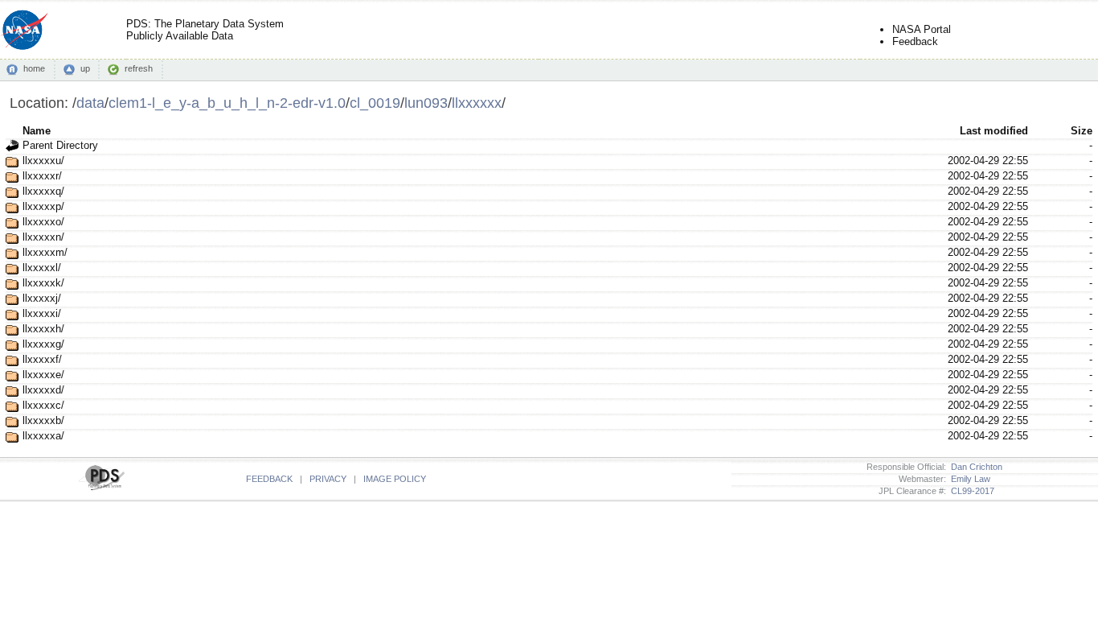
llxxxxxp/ (43, 206)
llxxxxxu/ (43, 160)
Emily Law (968, 479)
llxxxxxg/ (43, 344)
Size (1081, 131)
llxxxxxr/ (42, 176)
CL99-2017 (970, 491)
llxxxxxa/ (43, 436)
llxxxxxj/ (42, 298)
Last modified (994, 131)
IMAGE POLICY (394, 479)
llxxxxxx (477, 102)
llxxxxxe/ (43, 375)
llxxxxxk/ (43, 283)
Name (37, 131)
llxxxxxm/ (45, 252)
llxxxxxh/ (43, 329)
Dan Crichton (974, 467)
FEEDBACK (269, 479)
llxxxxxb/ (43, 420)
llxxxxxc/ (43, 405)
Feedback (915, 41)
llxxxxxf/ (42, 359)
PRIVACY (327, 479)
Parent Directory (60, 145)
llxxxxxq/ (43, 191)
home (34, 68)
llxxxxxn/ (43, 237)
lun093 (426, 102)
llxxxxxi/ (42, 313)
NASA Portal (921, 29)
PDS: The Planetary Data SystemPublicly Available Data (205, 30)
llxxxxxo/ (43, 222)
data (90, 102)
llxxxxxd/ (43, 390)
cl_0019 (375, 102)
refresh (139, 68)
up (85, 68)
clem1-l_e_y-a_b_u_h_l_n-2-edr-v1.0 (227, 102)
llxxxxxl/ (42, 268)
